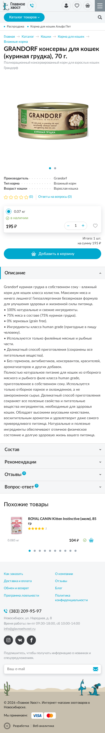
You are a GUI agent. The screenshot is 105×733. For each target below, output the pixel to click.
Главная (9, 36)
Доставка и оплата (18, 581)
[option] (52, 120)
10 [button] (75, 551)
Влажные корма (16, 42)
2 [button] (55, 168)
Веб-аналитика (43, 725)
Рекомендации (20, 462)
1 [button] (50, 168)
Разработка (21, 725)
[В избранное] (95, 226)
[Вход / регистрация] (66, 5)
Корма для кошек (71, 36)
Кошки (46, 36)
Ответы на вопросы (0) (55, 197)
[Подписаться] (96, 669)
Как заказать (13, 574)
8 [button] (65, 551)
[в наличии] (91, 540)
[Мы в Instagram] (8, 640)
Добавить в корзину (56, 254)
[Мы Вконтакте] (19, 640)
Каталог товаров (23, 17)
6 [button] (55, 551)
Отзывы (15, 474)
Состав (12, 449)
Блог (58, 588)
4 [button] (45, 551)
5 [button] (50, 551)
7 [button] (60, 551)
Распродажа (15, 26)
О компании (64, 574)
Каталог (28, 36)
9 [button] (70, 551)
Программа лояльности (21, 595)
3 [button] (40, 551)
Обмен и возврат (16, 588)
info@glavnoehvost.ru (19, 629)
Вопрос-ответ (21, 486)
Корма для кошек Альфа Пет (50, 26)
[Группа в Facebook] (31, 640)
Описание (15, 273)
